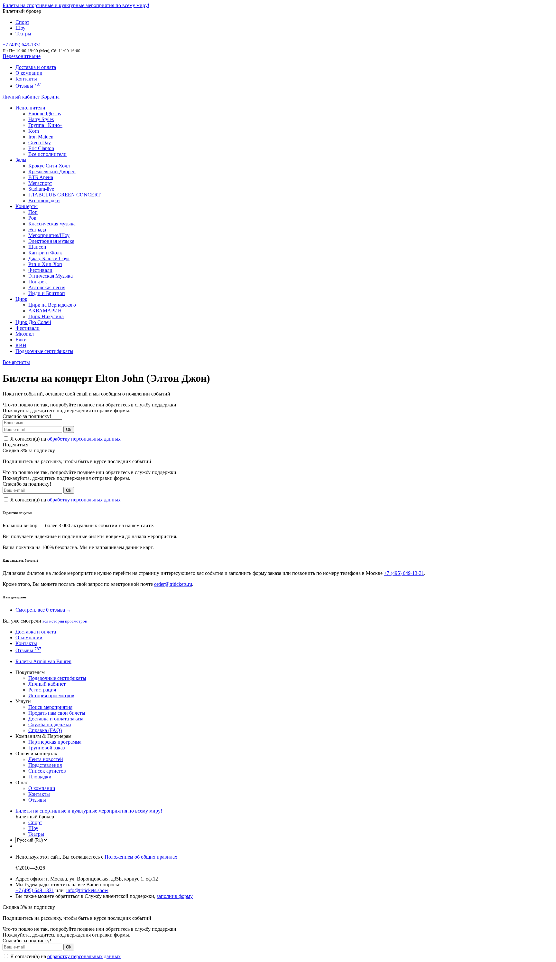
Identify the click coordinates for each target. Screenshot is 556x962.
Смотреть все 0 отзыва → (43, 610)
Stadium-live (41, 189)
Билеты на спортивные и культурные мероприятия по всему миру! (76, 5)
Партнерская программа (54, 742)
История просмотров (51, 695)
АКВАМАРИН (45, 310)
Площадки (39, 776)
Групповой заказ (46, 747)
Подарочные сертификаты (44, 351)
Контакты (26, 78)
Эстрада (37, 229)
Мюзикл (24, 334)
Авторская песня (46, 287)
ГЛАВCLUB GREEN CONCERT (64, 194)
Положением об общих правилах (141, 857)
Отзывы (28, 86)
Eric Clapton (41, 148)
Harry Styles (41, 119)
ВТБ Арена (40, 177)
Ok (68, 429)
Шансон (37, 247)
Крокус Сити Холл (49, 165)
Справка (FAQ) (45, 730)
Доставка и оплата (35, 67)
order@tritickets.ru (173, 584)
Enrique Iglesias (44, 113)
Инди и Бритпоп (46, 293)
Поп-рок (37, 281)
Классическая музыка (52, 223)
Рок (32, 218)
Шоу (20, 28)
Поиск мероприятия (50, 707)
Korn (33, 131)
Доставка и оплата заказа (55, 718)
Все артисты (16, 362)
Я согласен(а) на (65, 439)
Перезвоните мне (22, 56)
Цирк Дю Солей (33, 322)
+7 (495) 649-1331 (34, 890)
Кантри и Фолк (45, 252)
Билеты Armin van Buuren (43, 661)
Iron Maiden (40, 136)
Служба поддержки (49, 724)
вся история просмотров (64, 621)
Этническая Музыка (50, 276)
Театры (23, 33)
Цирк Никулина (46, 316)
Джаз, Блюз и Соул (49, 258)
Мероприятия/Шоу (49, 235)
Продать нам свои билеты (56, 713)
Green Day (39, 142)
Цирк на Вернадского (52, 305)
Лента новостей (45, 759)
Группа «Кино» (45, 125)
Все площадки (44, 200)
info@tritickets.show (87, 890)
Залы (20, 160)
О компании (28, 73)
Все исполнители (47, 154)
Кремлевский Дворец (52, 171)
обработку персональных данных (84, 439)
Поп (33, 212)
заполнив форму (175, 896)
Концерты (26, 206)
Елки (21, 339)
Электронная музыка (51, 241)
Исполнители (30, 107)
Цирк (21, 299)
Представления (45, 765)
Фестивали (40, 270)
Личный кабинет (22, 97)
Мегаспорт (40, 183)
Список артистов (47, 771)
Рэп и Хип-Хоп (45, 264)
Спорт (22, 22)
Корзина (50, 97)
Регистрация (42, 689)
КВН (20, 345)
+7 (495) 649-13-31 (404, 573)
